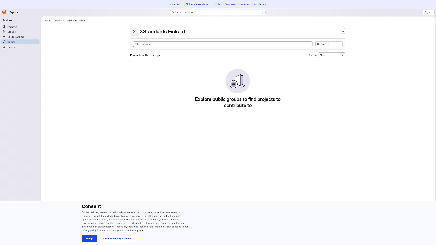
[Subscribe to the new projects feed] (342, 31)
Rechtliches (259, 4)
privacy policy (89, 230)
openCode (175, 4)
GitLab (216, 4)
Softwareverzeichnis (197, 4)
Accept (89, 238)
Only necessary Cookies (117, 238)
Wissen (245, 4)
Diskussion (230, 4)
